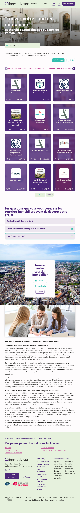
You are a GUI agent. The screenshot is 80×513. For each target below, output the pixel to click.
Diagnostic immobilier (69, 467)
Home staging (70, 473)
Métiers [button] (34, 3)
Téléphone (27, 477)
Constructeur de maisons (58, 467)
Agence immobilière (12, 450)
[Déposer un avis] (54, 4)
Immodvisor (9, 438)
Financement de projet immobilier (53, 450)
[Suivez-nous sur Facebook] (9, 470)
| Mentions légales (56, 500)
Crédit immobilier (47, 448)
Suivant (49, 195)
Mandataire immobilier (13, 453)
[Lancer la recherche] (38, 45)
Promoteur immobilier (69, 462)
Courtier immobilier (44, 438)
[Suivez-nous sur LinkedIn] (6, 470)
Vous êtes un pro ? (68, 4)
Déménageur (69, 471)
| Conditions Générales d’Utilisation (47, 497)
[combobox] (20, 45)
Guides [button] (44, 3)
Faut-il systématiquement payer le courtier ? (26, 228)
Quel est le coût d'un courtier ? (20, 221)
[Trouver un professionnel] (59, 4)
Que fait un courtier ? (16, 236)
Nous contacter (12, 476)
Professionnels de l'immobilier (25, 438)
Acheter (8, 448)
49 (42, 195)
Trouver (41, 292)
